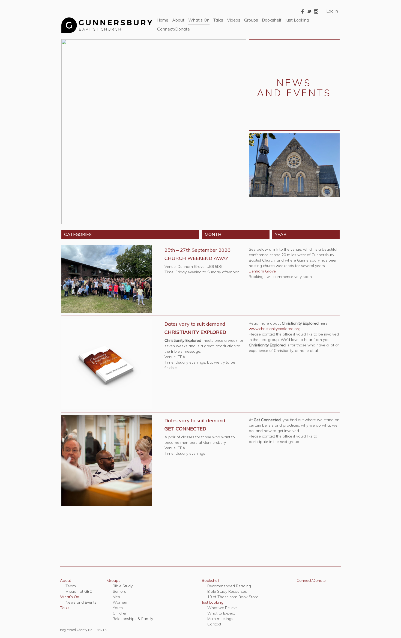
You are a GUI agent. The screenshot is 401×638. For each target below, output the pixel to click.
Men (116, 596)
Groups (251, 20)
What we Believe (222, 607)
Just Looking (297, 20)
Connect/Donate (173, 29)
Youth (118, 607)
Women (120, 602)
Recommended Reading (229, 585)
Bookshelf (271, 20)
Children (120, 613)
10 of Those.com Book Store (232, 596)
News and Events (80, 602)
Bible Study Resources (227, 591)
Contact (214, 624)
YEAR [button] (280, 234)
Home (162, 20)
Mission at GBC (78, 591)
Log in (332, 11)
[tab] (130, 234)
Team (70, 585)
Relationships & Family (133, 618)
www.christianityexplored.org (275, 328)
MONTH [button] (213, 234)
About (178, 20)
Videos (233, 20)
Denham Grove (262, 271)
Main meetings (220, 618)
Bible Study (123, 585)
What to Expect (221, 613)
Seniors (119, 591)
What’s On (199, 20)
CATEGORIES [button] (78, 234)
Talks (218, 20)
